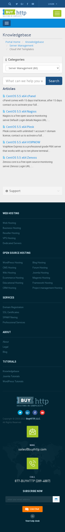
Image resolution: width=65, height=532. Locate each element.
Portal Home (12, 42)
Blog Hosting (39, 262)
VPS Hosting (9, 238)
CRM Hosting (9, 287)
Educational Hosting (13, 282)
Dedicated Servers (12, 243)
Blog (5, 351)
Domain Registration (13, 307)
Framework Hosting (42, 282)
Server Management (21, 45)
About (6, 341)
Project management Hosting (47, 287)
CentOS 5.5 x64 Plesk (19, 127)
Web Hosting (9, 222)
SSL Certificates (11, 312)
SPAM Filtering (10, 317)
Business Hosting (12, 228)
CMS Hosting (9, 267)
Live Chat (34, 508)
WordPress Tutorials (13, 381)
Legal (5, 346)
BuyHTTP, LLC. (33, 418)
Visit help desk (32, 520)
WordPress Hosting (13, 262)
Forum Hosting (39, 267)
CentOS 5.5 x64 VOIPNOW (22, 142)
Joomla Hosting (40, 272)
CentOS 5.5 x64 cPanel (20, 96)
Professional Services (14, 322)
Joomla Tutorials (11, 376)
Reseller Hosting (11, 233)
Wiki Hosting (9, 272)
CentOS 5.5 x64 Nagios (20, 111)
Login (51, 4)
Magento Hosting (41, 277)
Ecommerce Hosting (13, 277)
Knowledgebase (34, 42)
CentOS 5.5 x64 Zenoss (21, 158)
